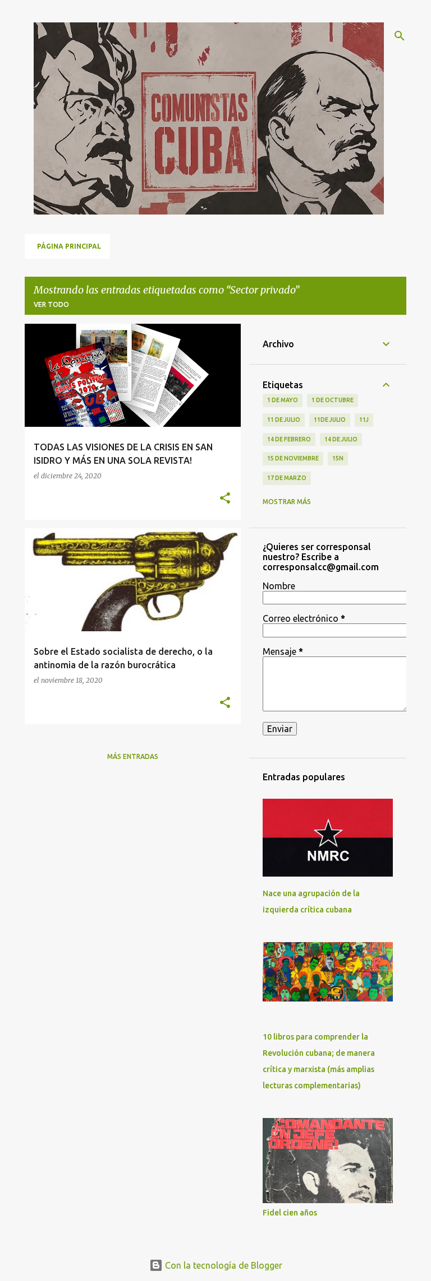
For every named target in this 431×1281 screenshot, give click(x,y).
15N (337, 458)
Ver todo (51, 304)
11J (364, 419)
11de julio (330, 419)
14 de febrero (289, 439)
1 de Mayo (282, 400)
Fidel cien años (290, 1212)
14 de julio (340, 439)
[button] (225, 498)
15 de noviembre (293, 458)
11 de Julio (283, 419)
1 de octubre (332, 400)
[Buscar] (399, 35)
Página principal (69, 246)
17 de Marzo (286, 477)
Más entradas (132, 756)
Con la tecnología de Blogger (222, 1265)
